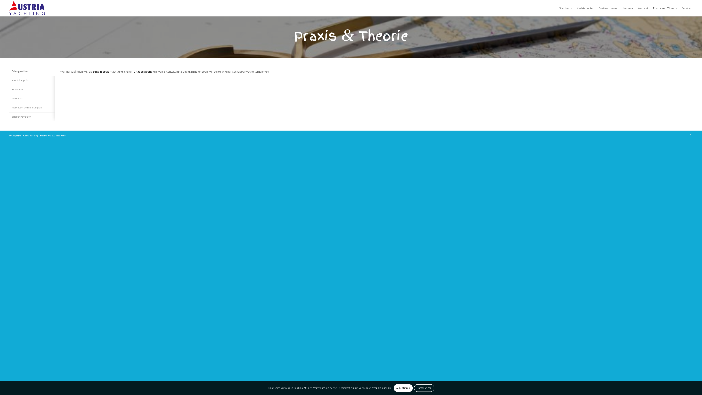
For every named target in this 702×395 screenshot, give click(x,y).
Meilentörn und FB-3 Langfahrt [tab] (27, 107)
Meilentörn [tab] (17, 98)
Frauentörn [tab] (18, 89)
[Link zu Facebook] (690, 135)
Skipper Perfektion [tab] (21, 116)
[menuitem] (566, 8)
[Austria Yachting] (27, 8)
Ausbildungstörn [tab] (20, 80)
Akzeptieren (403, 388)
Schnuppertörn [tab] (20, 71)
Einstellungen (424, 388)
